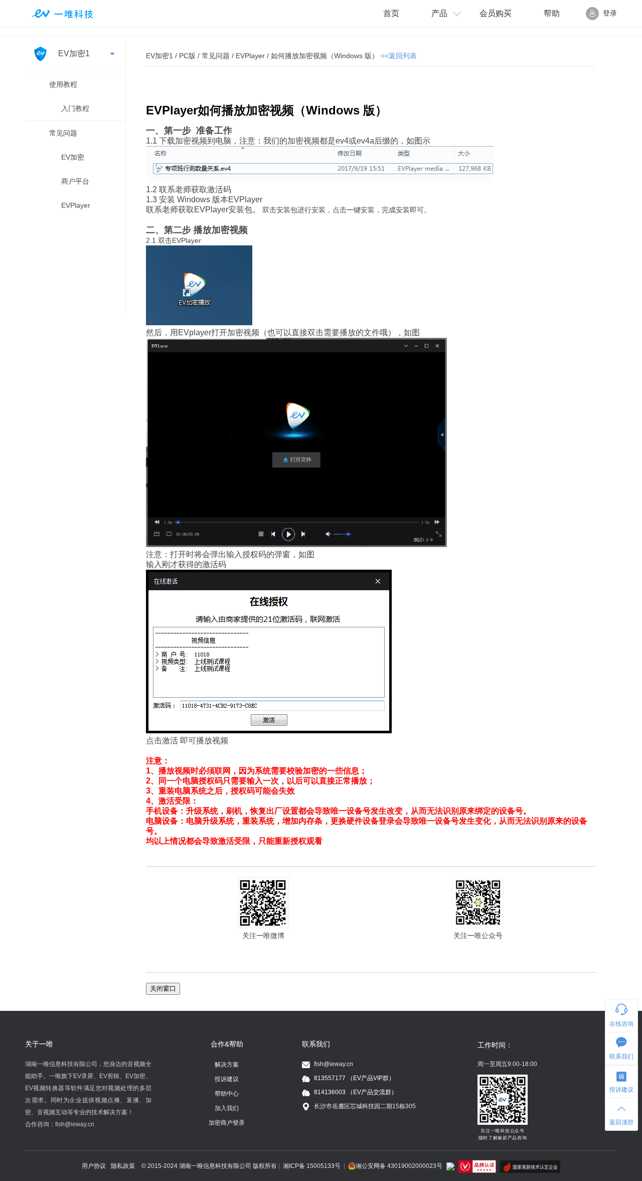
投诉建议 (227, 1079)
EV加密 (72, 157)
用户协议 (94, 1165)
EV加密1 (73, 53)
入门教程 (75, 108)
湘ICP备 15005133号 (312, 1165)
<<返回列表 (399, 56)
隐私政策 (123, 1165)
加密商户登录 (227, 1122)
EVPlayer (75, 205)
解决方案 (227, 1064)
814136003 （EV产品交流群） (355, 1092)
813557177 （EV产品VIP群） (354, 1078)
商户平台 (75, 181)
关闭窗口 (163, 988)
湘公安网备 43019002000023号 (399, 1165)
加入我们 (227, 1108)
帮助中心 (227, 1093)
